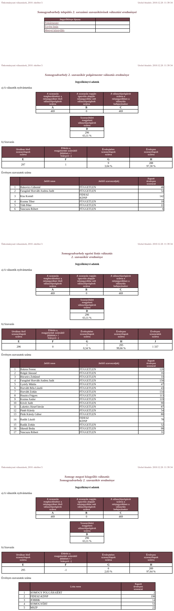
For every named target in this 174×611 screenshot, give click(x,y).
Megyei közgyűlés (54, 30)
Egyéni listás (51, 26)
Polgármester (52, 22)
